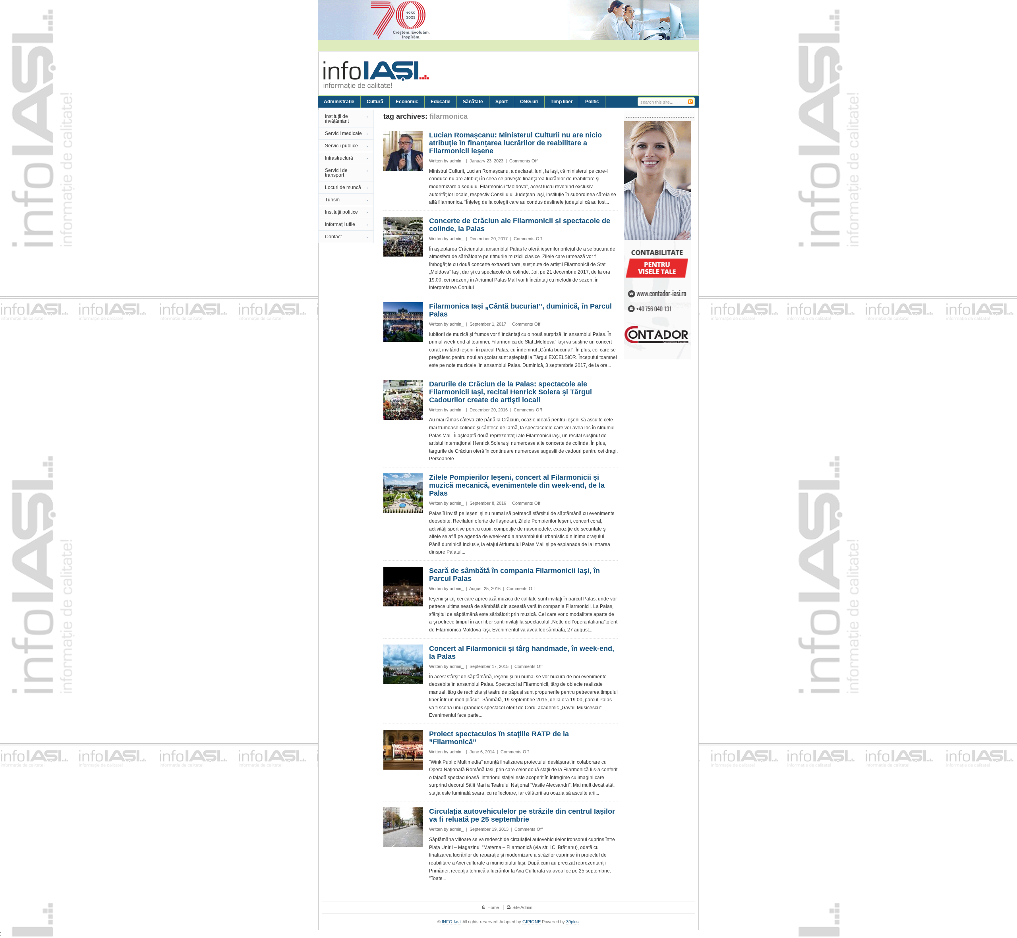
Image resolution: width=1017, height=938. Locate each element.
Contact (333, 236)
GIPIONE (531, 921)
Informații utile (340, 224)
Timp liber (562, 101)
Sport (501, 101)
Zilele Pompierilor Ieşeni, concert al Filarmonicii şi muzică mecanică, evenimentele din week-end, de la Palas (517, 485)
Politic (592, 101)
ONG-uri (529, 101)
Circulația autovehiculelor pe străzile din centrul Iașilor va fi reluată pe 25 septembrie (522, 815)
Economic (407, 101)
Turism (332, 200)
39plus (572, 921)
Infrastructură (339, 158)
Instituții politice (341, 212)
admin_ (457, 160)
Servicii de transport (336, 173)
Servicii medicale (343, 133)
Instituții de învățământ (337, 119)
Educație (440, 101)
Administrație (339, 101)
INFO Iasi (451, 921)
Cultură (375, 101)
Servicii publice (341, 146)
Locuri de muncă (343, 187)
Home (493, 907)
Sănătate (473, 101)
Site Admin (522, 907)
